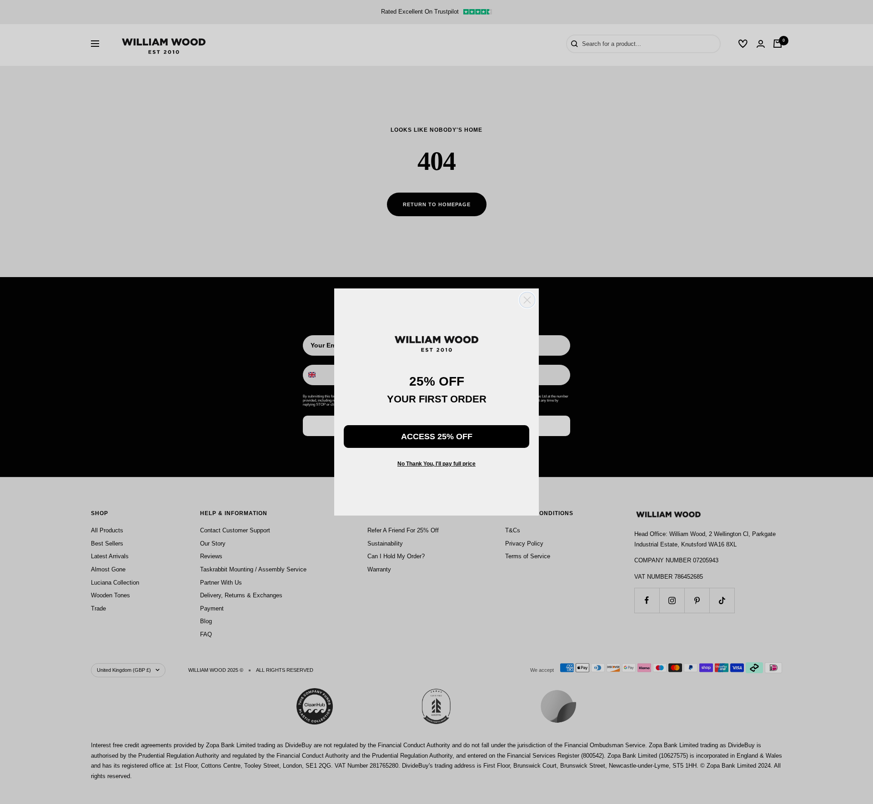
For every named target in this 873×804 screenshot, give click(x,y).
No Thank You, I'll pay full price (436, 464)
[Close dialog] (527, 300)
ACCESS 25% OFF (436, 436)
